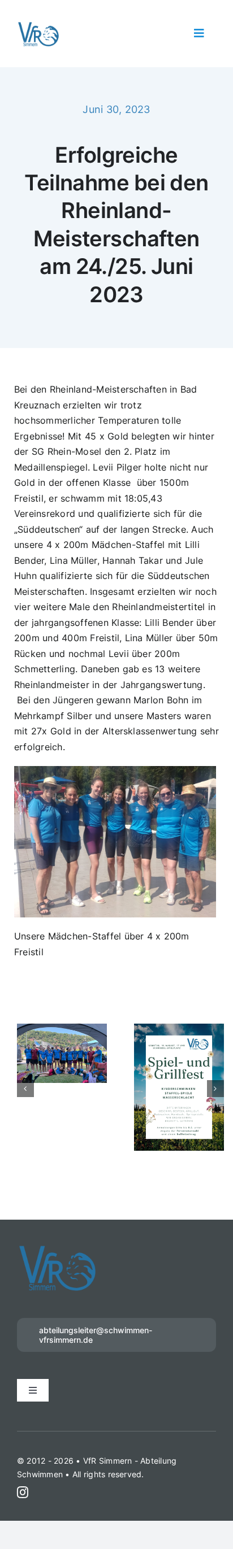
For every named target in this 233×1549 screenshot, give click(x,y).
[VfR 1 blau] (39, 25)
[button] (25, 1067)
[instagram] (22, 1450)
